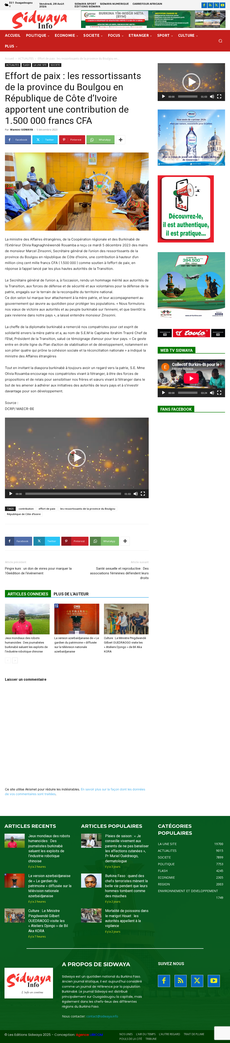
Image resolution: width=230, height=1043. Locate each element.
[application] (77, 458)
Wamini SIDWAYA (21, 129)
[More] (120, 139)
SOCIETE (55, 65)
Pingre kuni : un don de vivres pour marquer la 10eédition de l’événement (38, 571)
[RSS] (210, 5)
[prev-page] (8, 660)
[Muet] (135, 493)
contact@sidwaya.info (102, 1016)
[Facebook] (204, 5)
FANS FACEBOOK (176, 409)
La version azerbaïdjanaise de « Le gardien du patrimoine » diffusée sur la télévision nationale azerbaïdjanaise (49, 886)
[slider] (73, 494)
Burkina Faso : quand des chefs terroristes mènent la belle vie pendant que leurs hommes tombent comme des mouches (126, 886)
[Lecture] (11, 493)
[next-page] (15, 660)
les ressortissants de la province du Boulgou (87, 508)
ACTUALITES (25, 58)
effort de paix (47, 508)
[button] (220, 41)
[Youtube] (222, 5)
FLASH (26, 65)
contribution (26, 508)
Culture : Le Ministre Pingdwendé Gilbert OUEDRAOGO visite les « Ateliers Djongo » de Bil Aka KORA (48, 921)
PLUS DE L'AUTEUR (71, 594)
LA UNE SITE (40, 65)
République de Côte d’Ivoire (24, 514)
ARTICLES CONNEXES (28, 594)
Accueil (9, 58)
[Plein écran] (143, 493)
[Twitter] (216, 5)
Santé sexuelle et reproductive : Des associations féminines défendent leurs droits (119, 573)
